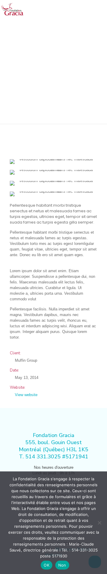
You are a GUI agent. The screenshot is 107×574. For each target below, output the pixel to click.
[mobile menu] (99, 9)
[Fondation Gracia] (13, 8)
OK (46, 565)
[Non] (100, 523)
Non (62, 565)
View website (26, 395)
